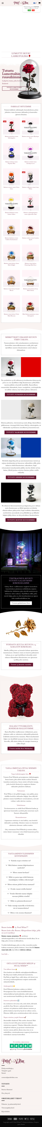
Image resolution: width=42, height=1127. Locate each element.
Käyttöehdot (6, 1111)
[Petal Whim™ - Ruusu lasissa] (21, 3)
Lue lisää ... (5, 954)
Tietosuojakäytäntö (8, 1108)
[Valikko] (3, 3)
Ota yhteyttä (6, 1093)
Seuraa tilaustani (7, 1089)
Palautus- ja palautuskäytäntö (11, 1104)
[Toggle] (9, 861)
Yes (29, 10)
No (33, 10)
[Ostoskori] (39, 3)
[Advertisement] (21, 28)
